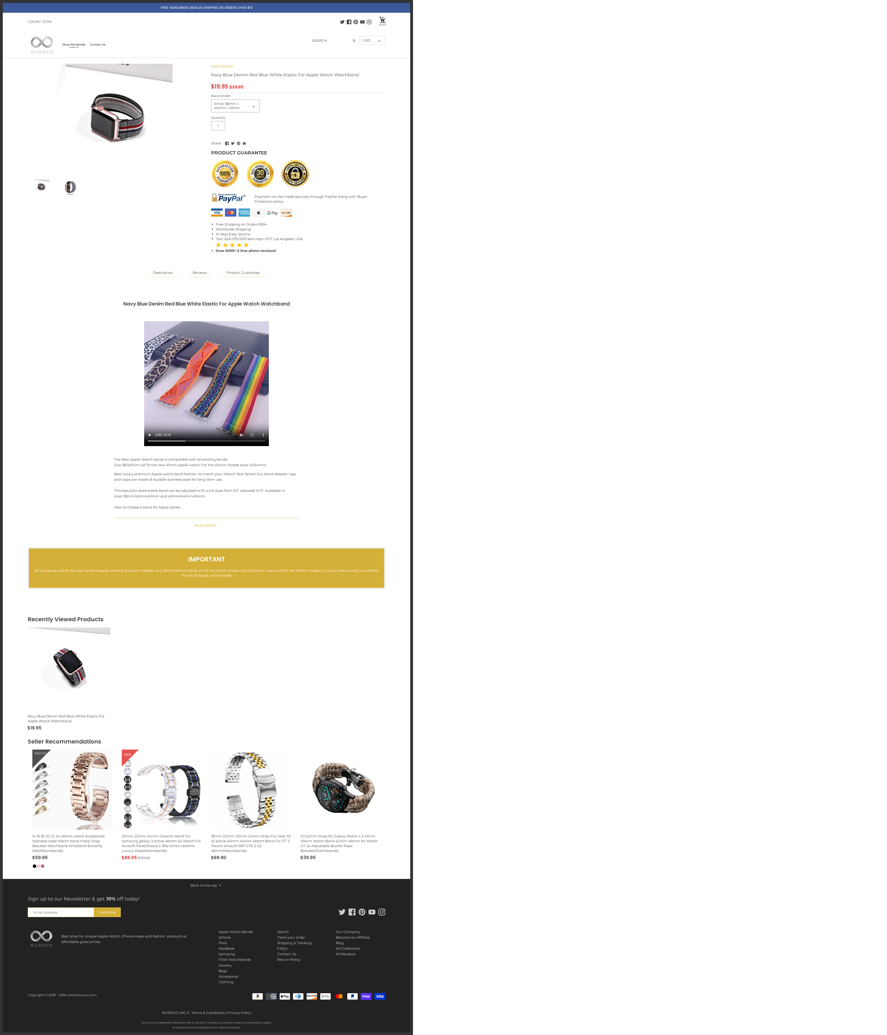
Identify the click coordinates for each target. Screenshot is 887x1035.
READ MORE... (206, 525)
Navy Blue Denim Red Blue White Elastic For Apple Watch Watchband (66, 718)
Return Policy (288, 959)
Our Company (348, 932)
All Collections (348, 948)
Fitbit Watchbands (235, 959)
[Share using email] (244, 143)
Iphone (225, 937)
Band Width (221, 96)
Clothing (226, 982)
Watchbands (222, 66)
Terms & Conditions (208, 1013)
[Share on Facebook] (227, 143)
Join (47, 21)
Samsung (227, 954)
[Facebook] (349, 21)
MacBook (226, 948)
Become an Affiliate (353, 937)
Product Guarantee (243, 272)
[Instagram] (369, 21)
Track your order (291, 937)
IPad (223, 943)
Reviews (200, 272)
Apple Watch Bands (236, 932)
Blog (340, 943)
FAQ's (282, 948)
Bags (223, 971)
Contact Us (286, 954)
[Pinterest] (355, 21)
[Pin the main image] (238, 143)
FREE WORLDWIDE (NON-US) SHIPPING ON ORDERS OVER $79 (206, 7)
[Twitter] (342, 21)
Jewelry (225, 965)
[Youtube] (362, 21)
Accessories (228, 976)
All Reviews (345, 954)
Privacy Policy (239, 1013)
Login (33, 21)
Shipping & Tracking (294, 943)
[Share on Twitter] (232, 143)
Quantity (218, 117)
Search (283, 932)
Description (163, 272)
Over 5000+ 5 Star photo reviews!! (246, 247)
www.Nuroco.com (82, 995)
